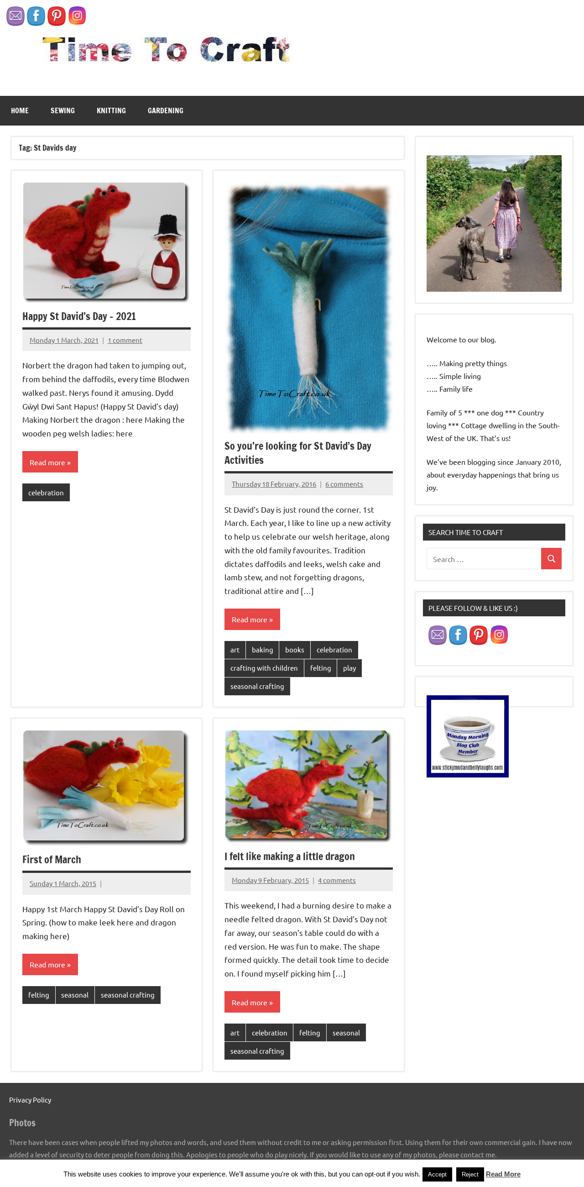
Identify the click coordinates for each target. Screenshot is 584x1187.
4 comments (337, 880)
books (294, 649)
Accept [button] (437, 1174)
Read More (503, 1174)
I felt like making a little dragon (289, 856)
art (235, 649)
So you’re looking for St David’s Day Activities (297, 453)
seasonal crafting (257, 686)
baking (262, 649)
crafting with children (264, 667)
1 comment (125, 340)
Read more (47, 462)
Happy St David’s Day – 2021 (79, 316)
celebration (46, 492)
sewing (63, 110)
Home (20, 110)
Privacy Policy (30, 1099)
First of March (51, 859)
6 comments (344, 483)
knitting (111, 110)
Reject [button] (470, 1174)
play (349, 667)
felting (320, 667)
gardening (165, 110)
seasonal (75, 994)
